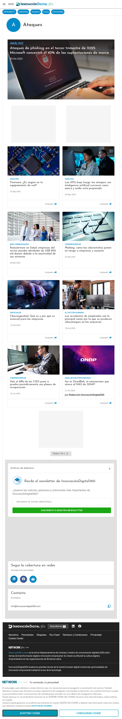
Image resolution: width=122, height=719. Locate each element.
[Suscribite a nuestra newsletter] (33, 579)
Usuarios (36, 12)
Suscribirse (56, 626)
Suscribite (62, 510)
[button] (8, 4)
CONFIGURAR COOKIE (88, 713)
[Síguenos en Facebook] (23, 579)
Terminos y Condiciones (74, 634)
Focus (46, 12)
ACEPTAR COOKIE (30, 713)
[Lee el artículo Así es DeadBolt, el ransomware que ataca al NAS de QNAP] (88, 376)
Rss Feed (54, 634)
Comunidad (57, 12)
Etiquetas (41, 634)
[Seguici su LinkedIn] (73, 626)
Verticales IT (9, 12)
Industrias (23, 12)
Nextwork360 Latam (18, 653)
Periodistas (27, 634)
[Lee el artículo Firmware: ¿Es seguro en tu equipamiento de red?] (34, 177)
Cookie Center (16, 638)
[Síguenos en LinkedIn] (14, 579)
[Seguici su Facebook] (80, 626)
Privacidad (95, 634)
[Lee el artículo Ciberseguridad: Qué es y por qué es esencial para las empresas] (34, 311)
